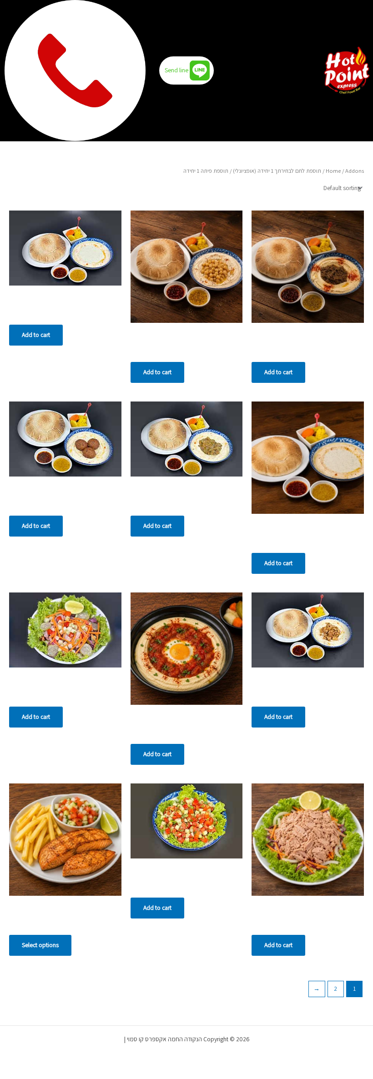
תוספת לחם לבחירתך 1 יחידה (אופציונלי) (277, 171)
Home (333, 171)
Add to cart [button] (278, 372)
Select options (40, 945)
